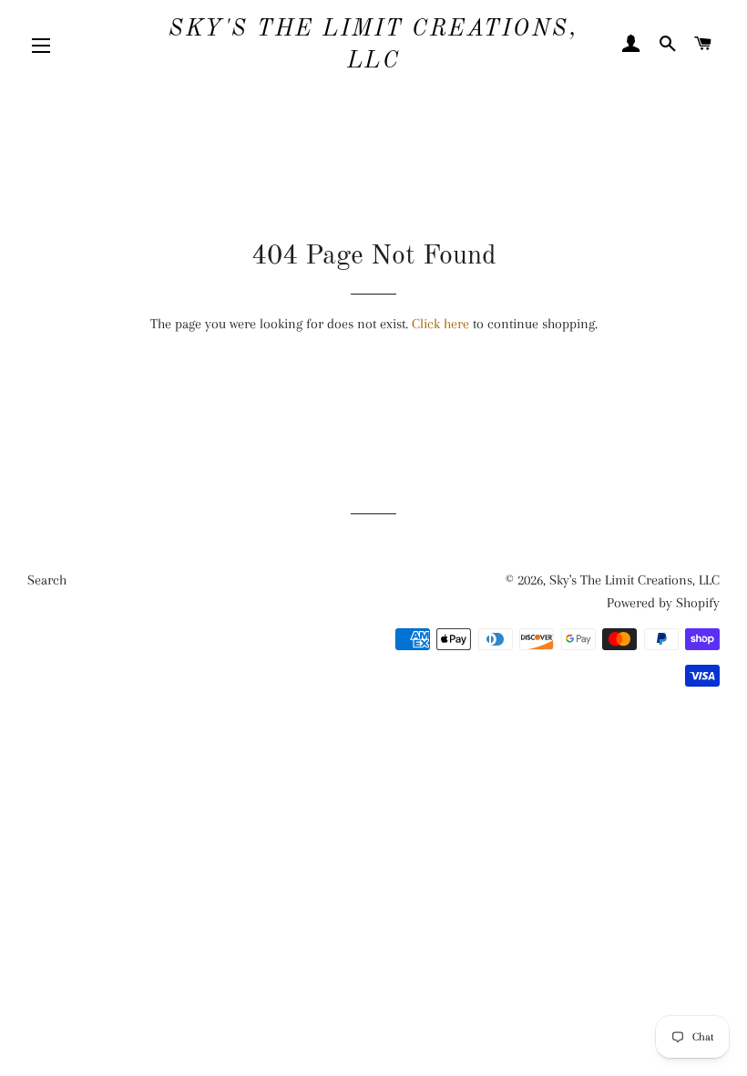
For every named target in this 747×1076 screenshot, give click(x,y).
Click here (440, 324)
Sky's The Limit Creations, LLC (373, 45)
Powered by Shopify (663, 603)
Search (47, 580)
